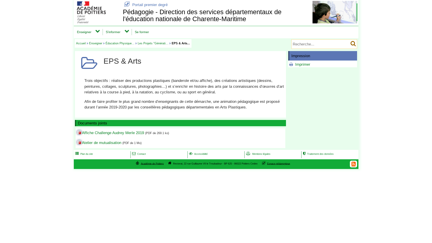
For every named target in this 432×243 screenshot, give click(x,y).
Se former (142, 32)
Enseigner (84, 32)
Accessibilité (198, 154)
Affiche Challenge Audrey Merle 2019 (113, 133)
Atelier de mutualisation (101, 143)
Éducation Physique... (120, 43)
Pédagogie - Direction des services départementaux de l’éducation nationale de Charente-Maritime (202, 15)
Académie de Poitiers (152, 163)
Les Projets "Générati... (153, 43)
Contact (139, 154)
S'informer (113, 32)
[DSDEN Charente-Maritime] (97, 22)
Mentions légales (258, 154)
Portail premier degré (146, 5)
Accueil (81, 43)
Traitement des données (318, 154)
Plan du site (84, 154)
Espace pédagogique (278, 163)
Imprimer (302, 64)
